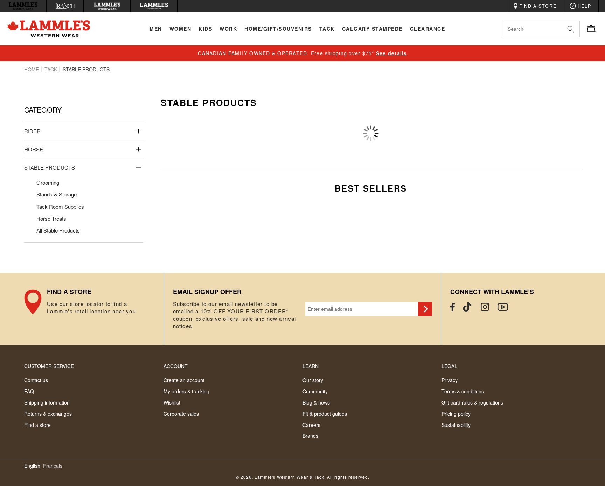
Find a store (37, 424)
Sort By (499, 123)
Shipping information (47, 402)
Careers (311, 424)
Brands (310, 435)
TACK (50, 69)
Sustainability (456, 424)
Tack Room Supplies (60, 206)
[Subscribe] (425, 309)
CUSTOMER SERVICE (49, 366)
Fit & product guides (324, 413)
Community (315, 391)
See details (391, 53)
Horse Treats (51, 218)
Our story (312, 380)
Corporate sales (181, 413)
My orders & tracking (186, 391)
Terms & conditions (462, 391)
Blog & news (316, 402)
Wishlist (172, 402)
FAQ (29, 391)
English (32, 466)
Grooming (47, 182)
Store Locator (93, 309)
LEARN (310, 366)
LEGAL (449, 366)
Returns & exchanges (48, 413)
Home (31, 69)
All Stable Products (58, 230)
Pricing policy (456, 413)
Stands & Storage (56, 194)
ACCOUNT (176, 366)
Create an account (184, 380)
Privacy (449, 380)
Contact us (36, 380)
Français (52, 466)
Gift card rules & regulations (472, 402)
